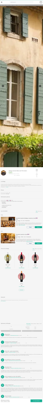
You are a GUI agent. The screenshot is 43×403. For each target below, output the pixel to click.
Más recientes (28, 323)
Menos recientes (33, 323)
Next (39, 85)
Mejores (38, 323)
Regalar (30, 243)
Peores (41, 323)
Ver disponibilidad (36, 400)
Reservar (38, 243)
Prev (2, 85)
